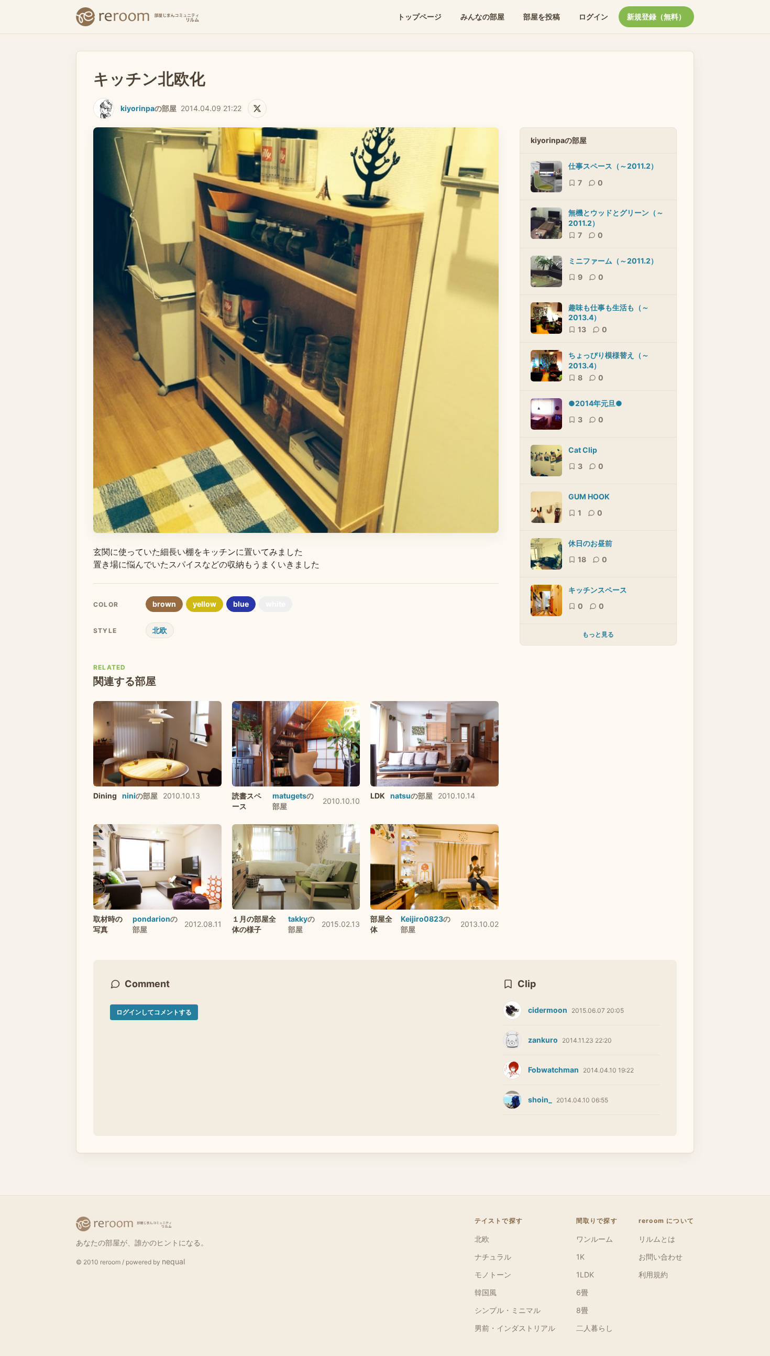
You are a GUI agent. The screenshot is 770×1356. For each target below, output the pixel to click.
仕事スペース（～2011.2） (613, 165)
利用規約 (653, 1274)
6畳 (582, 1292)
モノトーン (493, 1274)
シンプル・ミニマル (508, 1310)
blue (241, 603)
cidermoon (547, 1009)
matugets (289, 795)
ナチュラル (493, 1256)
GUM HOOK (589, 496)
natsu (400, 795)
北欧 (159, 630)
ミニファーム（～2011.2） (613, 260)
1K (580, 1256)
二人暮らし (594, 1328)
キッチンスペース (597, 589)
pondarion (151, 918)
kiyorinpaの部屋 (559, 140)
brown (164, 603)
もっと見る (598, 634)
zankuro (543, 1039)
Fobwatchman (553, 1069)
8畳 (582, 1310)
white (275, 603)
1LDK (585, 1274)
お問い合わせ (661, 1256)
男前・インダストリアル (515, 1328)
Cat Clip (582, 449)
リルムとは (657, 1238)
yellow (204, 603)
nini (129, 795)
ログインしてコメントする (154, 1012)
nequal (173, 1261)
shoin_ (540, 1099)
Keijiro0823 (422, 918)
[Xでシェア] (257, 108)
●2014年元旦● (595, 403)
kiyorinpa (137, 108)
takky (297, 918)
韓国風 (486, 1292)
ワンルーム (594, 1238)
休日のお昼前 (590, 543)
